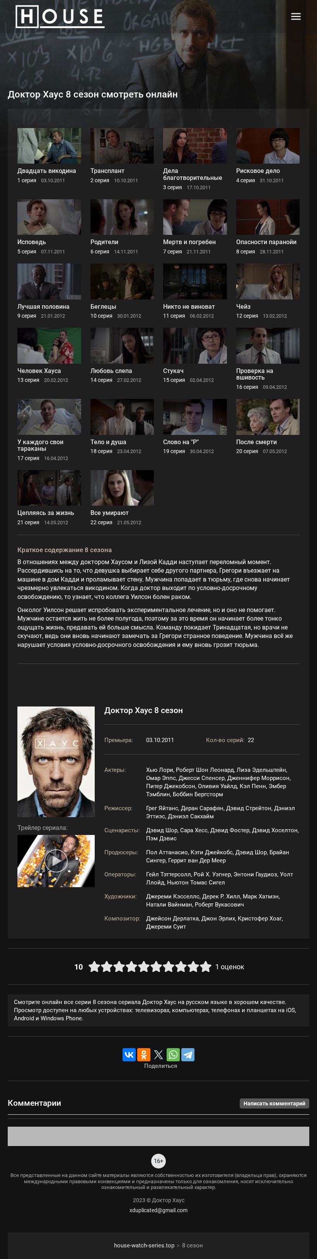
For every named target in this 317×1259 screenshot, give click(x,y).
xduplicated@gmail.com (158, 1210)
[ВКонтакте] (129, 1054)
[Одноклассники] (143, 1054)
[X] (158, 1054)
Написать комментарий (274, 1103)
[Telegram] (187, 1054)
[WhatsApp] (173, 1054)
